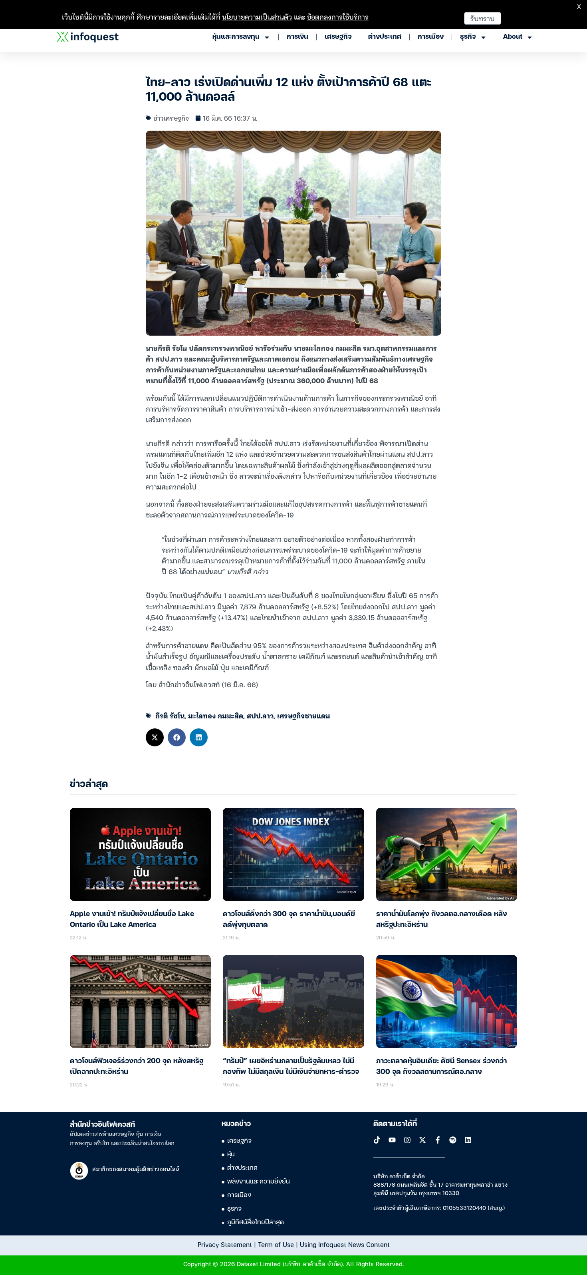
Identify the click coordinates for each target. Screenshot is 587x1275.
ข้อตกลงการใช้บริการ (338, 16)
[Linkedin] (468, 1140)
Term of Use (276, 1244)
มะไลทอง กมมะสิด (215, 715)
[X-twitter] (422, 1140)
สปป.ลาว (260, 715)
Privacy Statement (225, 1244)
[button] (155, 737)
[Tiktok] (377, 1140)
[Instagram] (407, 1140)
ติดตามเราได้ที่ (395, 1124)
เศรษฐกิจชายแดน (303, 715)
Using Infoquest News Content (345, 1244)
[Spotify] (452, 1140)
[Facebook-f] (437, 1140)
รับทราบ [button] (482, 18)
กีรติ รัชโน (169, 715)
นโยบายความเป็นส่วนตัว (257, 16)
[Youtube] (392, 1140)
